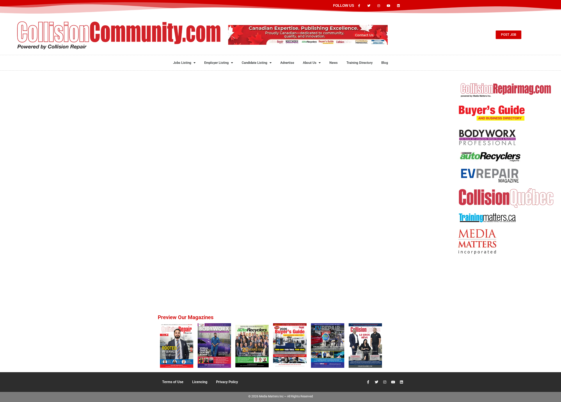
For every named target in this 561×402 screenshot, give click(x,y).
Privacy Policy (227, 382)
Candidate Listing (254, 63)
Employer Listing (216, 63)
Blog (384, 63)
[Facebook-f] (359, 6)
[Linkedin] (398, 6)
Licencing (199, 382)
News (333, 63)
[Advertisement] (506, 274)
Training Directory (359, 63)
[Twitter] (369, 6)
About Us (309, 63)
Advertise (287, 63)
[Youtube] (388, 6)
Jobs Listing (182, 63)
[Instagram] (379, 6)
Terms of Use (172, 382)
